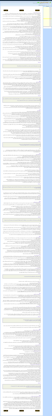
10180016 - (50, 21)
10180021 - (50, 25)
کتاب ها (45, 3)
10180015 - (50, 20)
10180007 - (50, 13)
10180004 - (50, 10)
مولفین (42, 3)
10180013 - (50, 18)
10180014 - (50, 19)
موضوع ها (44, 3)
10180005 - (50, 11)
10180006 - (50, 12)
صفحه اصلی (48, 3)
